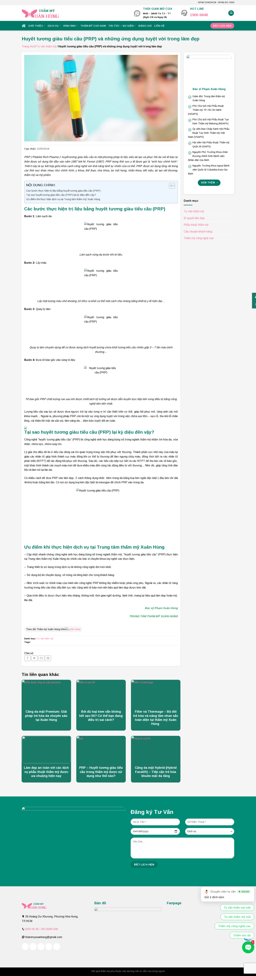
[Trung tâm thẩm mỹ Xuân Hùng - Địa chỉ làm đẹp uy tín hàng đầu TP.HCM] (75, 13)
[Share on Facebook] (27, 658)
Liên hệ (159, 25)
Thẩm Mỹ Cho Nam (93, 25)
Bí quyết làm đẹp (194, 218)
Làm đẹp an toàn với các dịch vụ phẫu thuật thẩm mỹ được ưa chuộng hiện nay (46, 772)
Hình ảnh (69, 25)
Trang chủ (28, 46)
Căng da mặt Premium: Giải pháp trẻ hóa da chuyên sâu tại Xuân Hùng (46, 716)
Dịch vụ (53, 25)
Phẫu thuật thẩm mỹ (196, 224)
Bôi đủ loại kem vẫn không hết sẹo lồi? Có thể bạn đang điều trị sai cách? (101, 716)
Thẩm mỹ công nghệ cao (199, 238)
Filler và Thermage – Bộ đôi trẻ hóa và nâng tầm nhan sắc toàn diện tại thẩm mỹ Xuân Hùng (155, 718)
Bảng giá (145, 25)
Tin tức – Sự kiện (121, 25)
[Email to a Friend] (41, 658)
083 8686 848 (49, 929)
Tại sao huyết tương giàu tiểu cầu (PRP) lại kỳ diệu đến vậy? (61, 194)
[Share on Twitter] (34, 658)
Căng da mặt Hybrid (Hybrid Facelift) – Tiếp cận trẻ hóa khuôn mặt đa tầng (156, 772)
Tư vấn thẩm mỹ (46, 46)
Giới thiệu (35, 25)
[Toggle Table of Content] (170, 186)
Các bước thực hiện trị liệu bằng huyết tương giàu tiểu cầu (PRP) (63, 190)
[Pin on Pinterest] (48, 658)
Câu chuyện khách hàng (198, 231)
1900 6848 (199, 15)
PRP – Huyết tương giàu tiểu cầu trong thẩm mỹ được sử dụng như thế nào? (101, 772)
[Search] (231, 13)
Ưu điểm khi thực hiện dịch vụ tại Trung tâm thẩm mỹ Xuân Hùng (63, 199)
